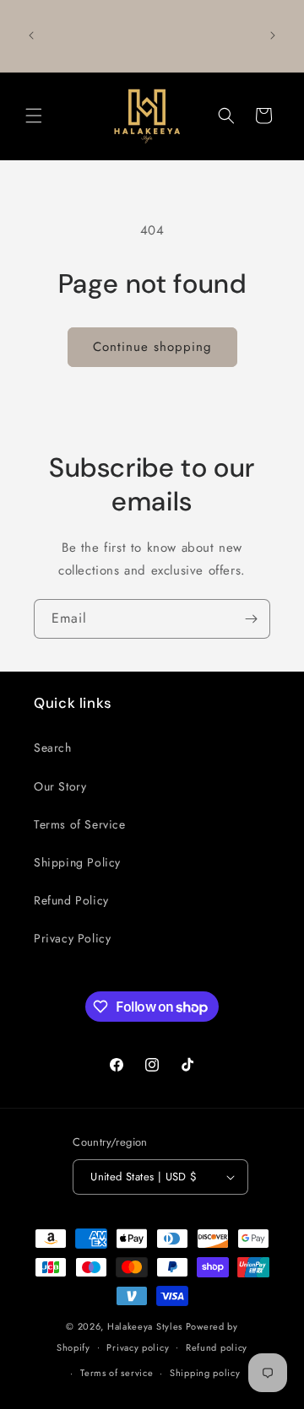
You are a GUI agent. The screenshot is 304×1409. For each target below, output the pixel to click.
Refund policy (216, 1347)
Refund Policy (71, 900)
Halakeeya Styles (144, 1326)
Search (53, 747)
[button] (33, 115)
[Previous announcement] (31, 35)
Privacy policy (137, 1347)
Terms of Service (80, 824)
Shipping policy (205, 1372)
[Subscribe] (250, 619)
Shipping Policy (77, 862)
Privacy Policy (72, 938)
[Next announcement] (272, 35)
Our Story (60, 786)
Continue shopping (152, 346)
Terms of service (116, 1372)
